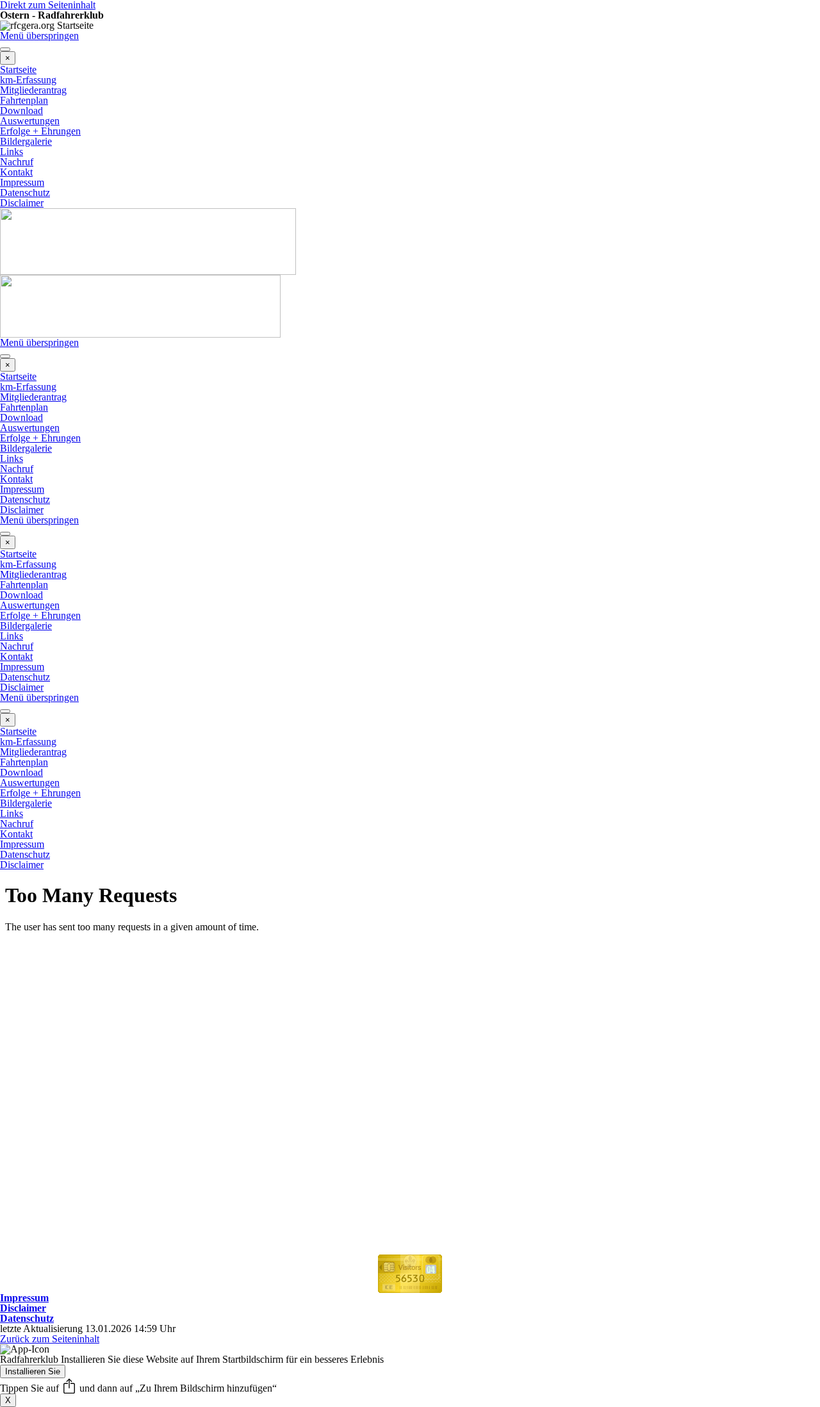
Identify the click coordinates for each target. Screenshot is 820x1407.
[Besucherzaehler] (410, 1287)
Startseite (18, 69)
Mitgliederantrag (33, 90)
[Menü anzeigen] (5, 49)
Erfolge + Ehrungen (40, 131)
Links (11, 151)
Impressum (22, 182)
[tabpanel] (410, 1298)
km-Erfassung (28, 79)
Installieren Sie (32, 1371)
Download (21, 110)
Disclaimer (22, 202)
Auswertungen (30, 120)
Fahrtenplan (24, 100)
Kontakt (16, 172)
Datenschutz (25, 192)
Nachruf (16, 161)
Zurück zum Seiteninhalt (49, 1338)
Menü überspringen (39, 35)
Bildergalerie (26, 141)
